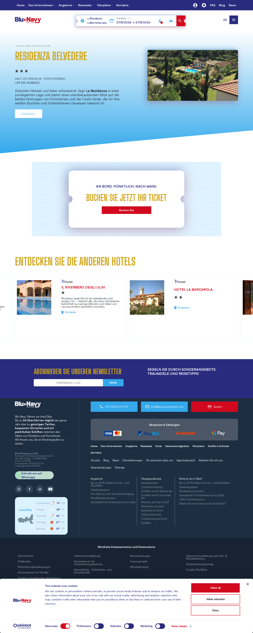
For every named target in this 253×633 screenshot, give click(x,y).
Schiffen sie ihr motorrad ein (156, 496)
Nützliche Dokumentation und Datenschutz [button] (126, 547)
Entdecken (28, 113)
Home (94, 446)
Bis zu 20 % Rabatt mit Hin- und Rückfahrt (110, 484)
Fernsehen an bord (152, 506)
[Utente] (195, 5)
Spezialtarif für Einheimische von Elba (113, 502)
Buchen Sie (126, 210)
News (115, 460)
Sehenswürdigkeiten (177, 446)
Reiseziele (146, 446)
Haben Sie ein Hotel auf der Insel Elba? (202, 503)
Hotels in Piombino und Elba (38, 46)
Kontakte (96, 452)
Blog (106, 460)
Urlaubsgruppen (100, 489)
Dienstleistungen (133, 460)
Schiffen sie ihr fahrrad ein (156, 491)
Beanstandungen (101, 467)
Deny (215, 610)
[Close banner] (247, 584)
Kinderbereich (149, 483)
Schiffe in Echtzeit (218, 446)
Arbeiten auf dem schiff (155, 502)
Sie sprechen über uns (159, 460)
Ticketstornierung (151, 487)
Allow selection (215, 599)
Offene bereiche (151, 514)
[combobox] (123, 18)
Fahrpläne (198, 446)
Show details (179, 626)
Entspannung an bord (154, 518)
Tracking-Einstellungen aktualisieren (39, 578)
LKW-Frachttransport (192, 499)
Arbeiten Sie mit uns (211, 460)
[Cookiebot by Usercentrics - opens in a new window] (22, 626)
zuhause (19, 46)
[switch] (99, 626)
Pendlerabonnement (103, 498)
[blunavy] (28, 19)
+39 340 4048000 (27, 82)
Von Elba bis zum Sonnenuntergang (112, 494)
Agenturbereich (186, 460)
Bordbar (146, 522)
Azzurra (95, 460)
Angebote (131, 446)
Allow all (215, 587)
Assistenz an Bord (152, 510)
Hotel (158, 446)
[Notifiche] (204, 5)
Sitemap (120, 467)
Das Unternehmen (111, 446)
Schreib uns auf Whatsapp (31, 475)
